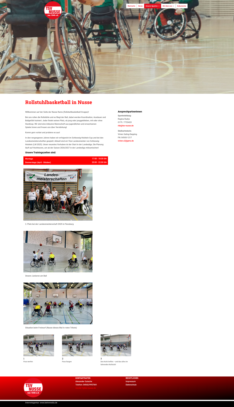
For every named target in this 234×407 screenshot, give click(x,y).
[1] (38, 355)
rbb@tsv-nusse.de (126, 126)
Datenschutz (131, 385)
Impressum (131, 381)
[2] (77, 355)
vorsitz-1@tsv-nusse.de (85, 388)
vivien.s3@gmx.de (126, 141)
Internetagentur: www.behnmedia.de (41, 403)
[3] (116, 355)
